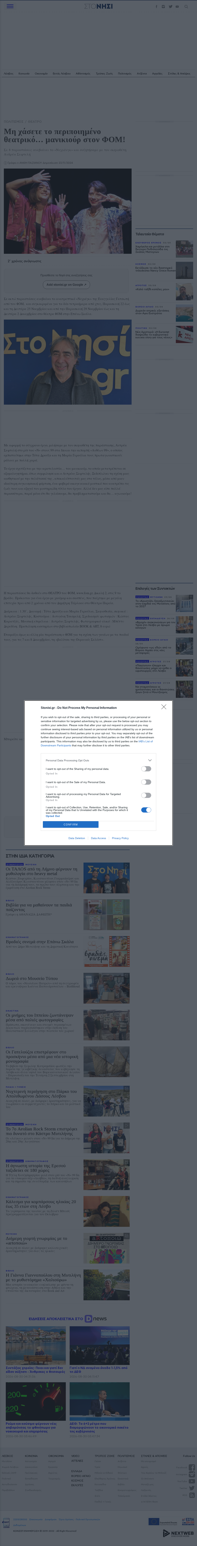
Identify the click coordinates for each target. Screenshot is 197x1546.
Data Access (98, 838)
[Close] (165, 708)
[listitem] (98, 760)
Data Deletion (76, 838)
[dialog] (98, 773)
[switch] (146, 768)
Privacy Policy (120, 838)
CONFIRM (71, 824)
